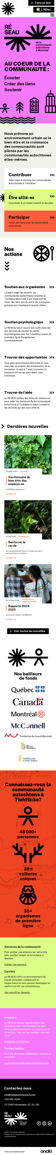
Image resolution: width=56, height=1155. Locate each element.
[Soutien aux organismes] (28, 295)
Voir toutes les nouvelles (29, 631)
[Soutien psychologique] (28, 331)
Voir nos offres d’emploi (17, 992)
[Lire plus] (28, 465)
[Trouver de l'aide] (28, 400)
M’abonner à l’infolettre (16, 1041)
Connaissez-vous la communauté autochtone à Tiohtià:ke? (28, 792)
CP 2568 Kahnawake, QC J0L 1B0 (21, 1104)
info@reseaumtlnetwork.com (19, 1094)
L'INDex (46, 9)
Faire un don (43, 2)
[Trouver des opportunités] (28, 366)
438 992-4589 (12, 1099)
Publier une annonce (15, 964)
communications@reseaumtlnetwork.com (26, 1063)
